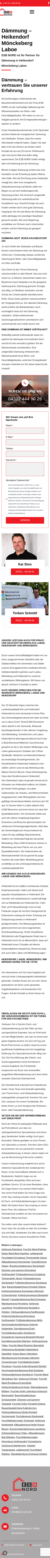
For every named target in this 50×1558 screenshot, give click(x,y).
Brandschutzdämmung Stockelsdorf (27, 1266)
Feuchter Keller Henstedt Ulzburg (28, 1404)
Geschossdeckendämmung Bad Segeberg (22, 1370)
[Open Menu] (32, 12)
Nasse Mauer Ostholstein (25, 1354)
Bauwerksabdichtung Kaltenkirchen (19, 1408)
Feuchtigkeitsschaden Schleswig (18, 1420)
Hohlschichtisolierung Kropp (15, 1387)
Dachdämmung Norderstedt (29, 1416)
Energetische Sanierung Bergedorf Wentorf (23, 1337)
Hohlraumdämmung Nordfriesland (27, 1312)
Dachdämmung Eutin (24, 1329)
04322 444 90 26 (25, 398)
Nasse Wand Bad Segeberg (15, 1253)
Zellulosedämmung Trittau (14, 1433)
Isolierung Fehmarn (28, 1379)
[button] (5, 1553)
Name (9, 425)
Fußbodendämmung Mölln (29, 1320)
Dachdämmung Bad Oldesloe (16, 1341)
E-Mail (10, 437)
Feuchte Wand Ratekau (34, 1249)
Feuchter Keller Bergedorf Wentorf (29, 1366)
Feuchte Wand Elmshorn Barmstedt (26, 1345)
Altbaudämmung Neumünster (16, 1262)
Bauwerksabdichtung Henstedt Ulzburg (26, 1287)
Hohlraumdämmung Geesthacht (17, 1374)
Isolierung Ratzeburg (12, 1249)
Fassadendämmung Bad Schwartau (28, 1299)
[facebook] (49, 3)
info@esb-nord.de (21, 1512)
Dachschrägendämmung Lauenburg (27, 1429)
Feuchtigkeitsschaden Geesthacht (18, 1333)
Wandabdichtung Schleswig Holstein (29, 1454)
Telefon (9, 448)
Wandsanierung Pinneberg (15, 1304)
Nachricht (11, 460)
